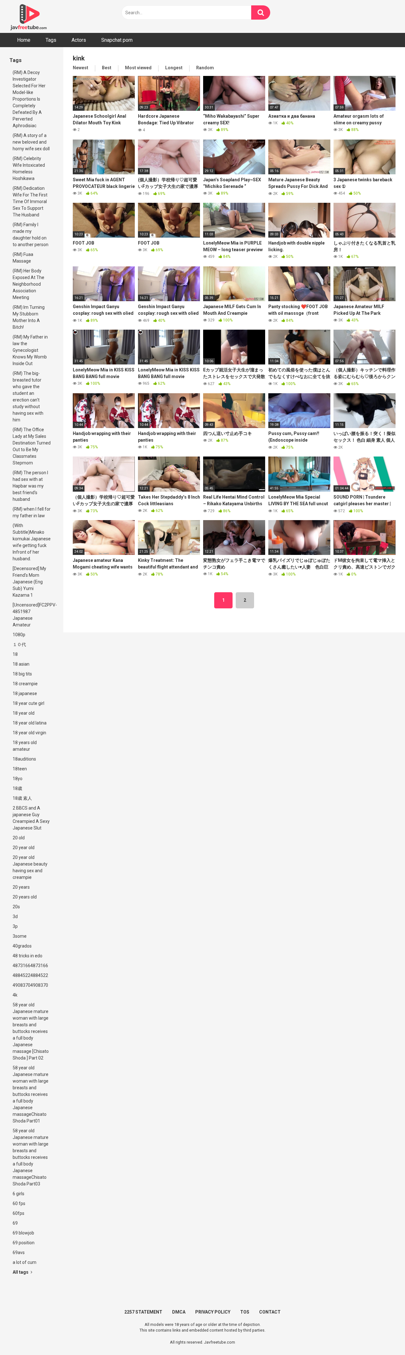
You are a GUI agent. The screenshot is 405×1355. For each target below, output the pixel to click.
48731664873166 (30, 965)
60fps (18, 1213)
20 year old (23, 847)
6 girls (18, 1193)
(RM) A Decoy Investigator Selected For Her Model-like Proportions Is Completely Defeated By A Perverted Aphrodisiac (29, 99)
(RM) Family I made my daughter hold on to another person (30, 234)
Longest (174, 67)
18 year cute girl (28, 703)
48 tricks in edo (27, 955)
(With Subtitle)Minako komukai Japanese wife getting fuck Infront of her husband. (32, 542)
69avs (19, 1252)
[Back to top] (383, 1335)
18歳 (17, 788)
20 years (21, 887)
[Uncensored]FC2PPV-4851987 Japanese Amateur (33, 614)
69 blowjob (23, 1232)
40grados (22, 945)
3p (15, 926)
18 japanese (25, 693)
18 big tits (22, 673)
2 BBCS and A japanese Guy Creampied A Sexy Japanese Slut (31, 817)
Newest (80, 67)
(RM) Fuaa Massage (23, 258)
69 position (23, 1242)
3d (15, 916)
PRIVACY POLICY (212, 1312)
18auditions (24, 758)
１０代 (19, 644)
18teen (20, 768)
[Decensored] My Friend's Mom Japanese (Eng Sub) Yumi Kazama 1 (29, 582)
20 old (19, 837)
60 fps (19, 1203)
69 (15, 1223)
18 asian (21, 664)
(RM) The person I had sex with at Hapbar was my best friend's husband (30, 486)
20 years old (25, 896)
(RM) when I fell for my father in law (32, 512)
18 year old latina (30, 722)
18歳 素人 (22, 798)
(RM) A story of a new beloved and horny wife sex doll (31, 142)
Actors (79, 40)
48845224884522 (30, 975)
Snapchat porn (117, 40)
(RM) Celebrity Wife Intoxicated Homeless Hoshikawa (29, 168)
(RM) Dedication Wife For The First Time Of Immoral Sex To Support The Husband (30, 201)
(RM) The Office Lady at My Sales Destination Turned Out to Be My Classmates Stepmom (32, 446)
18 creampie (25, 683)
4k (15, 995)
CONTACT (270, 1312)
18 (15, 654)
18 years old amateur (25, 746)
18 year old (23, 713)
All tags (21, 1272)
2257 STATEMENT (143, 1312)
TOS (244, 1312)
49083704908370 (30, 985)
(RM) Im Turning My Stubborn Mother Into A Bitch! (29, 317)
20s (16, 906)
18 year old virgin (29, 732)
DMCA (178, 1312)
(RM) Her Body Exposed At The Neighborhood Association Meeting (28, 284)
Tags (51, 40)
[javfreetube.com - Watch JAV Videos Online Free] (28, 16)
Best (106, 67)
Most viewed (138, 67)
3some (20, 936)
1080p (19, 634)
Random (205, 67)
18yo (17, 778)
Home (23, 40)
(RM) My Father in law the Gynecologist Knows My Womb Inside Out (30, 350)
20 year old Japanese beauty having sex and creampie (30, 867)
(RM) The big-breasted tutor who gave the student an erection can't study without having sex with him (28, 396)
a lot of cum (24, 1262)
